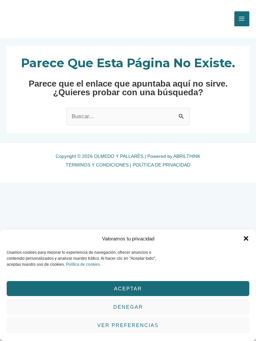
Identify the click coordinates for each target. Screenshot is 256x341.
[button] (246, 238)
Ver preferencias (128, 325)
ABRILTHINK (186, 156)
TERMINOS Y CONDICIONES (97, 165)
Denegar (128, 307)
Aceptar (128, 288)
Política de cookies (83, 264)
